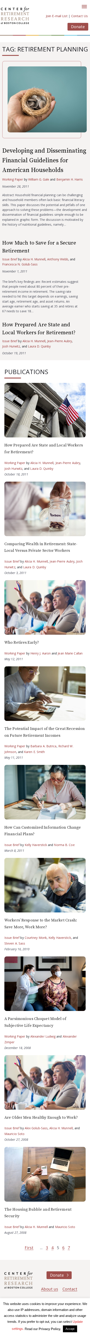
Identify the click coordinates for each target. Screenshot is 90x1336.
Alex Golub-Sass (36, 1128)
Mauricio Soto (14, 1134)
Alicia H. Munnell (34, 259)
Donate (78, 26)
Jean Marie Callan (70, 653)
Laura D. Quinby (39, 346)
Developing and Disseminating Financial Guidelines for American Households (44, 160)
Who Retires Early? (21, 642)
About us (49, 1289)
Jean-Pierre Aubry (59, 341)
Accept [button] (70, 1329)
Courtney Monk (36, 938)
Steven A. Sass (14, 943)
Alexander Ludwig (43, 1036)
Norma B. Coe (64, 845)
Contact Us (79, 16)
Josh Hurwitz (11, 346)
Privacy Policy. (50, 1329)
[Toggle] (84, 6)
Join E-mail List (57, 16)
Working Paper (12, 179)
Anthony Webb (57, 259)
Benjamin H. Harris (69, 179)
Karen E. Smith (34, 752)
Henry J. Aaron (40, 653)
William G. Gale (38, 179)
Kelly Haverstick (36, 845)
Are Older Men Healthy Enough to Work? (41, 1117)
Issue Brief (9, 259)
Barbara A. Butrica (43, 746)
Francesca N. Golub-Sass (20, 264)
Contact (69, 1289)
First (29, 1247)
